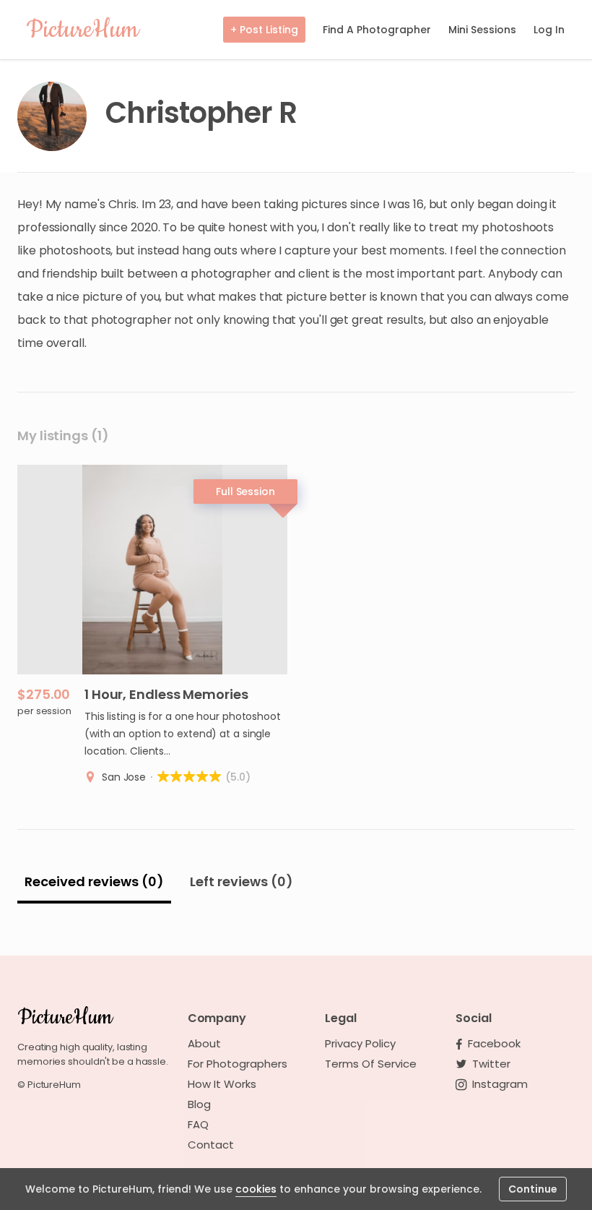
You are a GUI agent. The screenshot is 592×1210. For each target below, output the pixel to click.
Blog (199, 1104)
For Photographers (237, 1064)
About (204, 1044)
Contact (211, 1145)
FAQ (198, 1124)
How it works (222, 1084)
